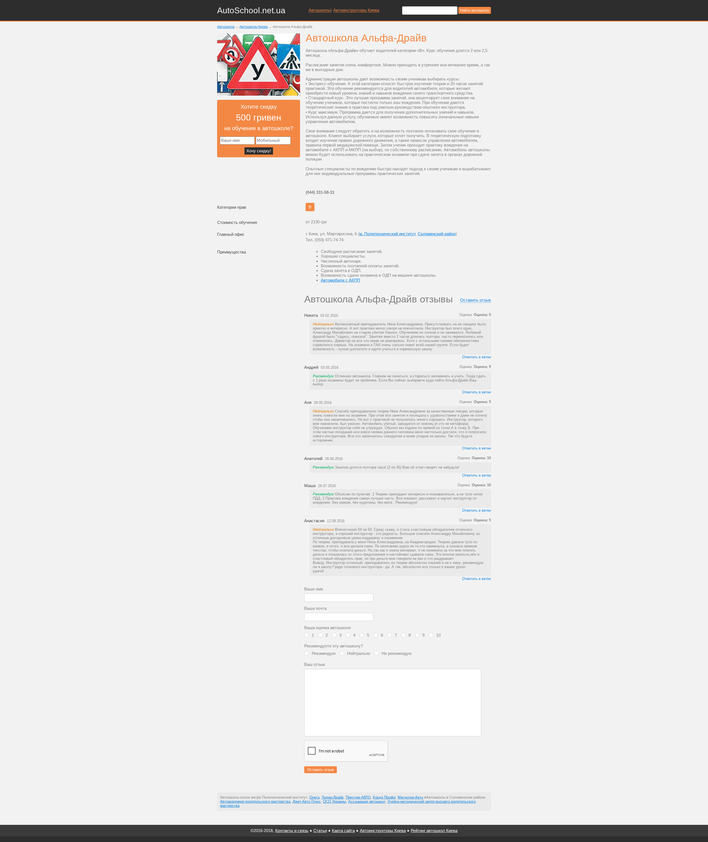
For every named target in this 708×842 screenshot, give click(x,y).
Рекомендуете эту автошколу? (333, 646)
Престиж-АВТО (358, 797)
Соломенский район (436, 233)
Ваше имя (313, 589)
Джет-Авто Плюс (307, 801)
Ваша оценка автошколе (327, 627)
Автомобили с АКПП (340, 280)
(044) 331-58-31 (320, 192)
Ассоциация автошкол (366, 801)
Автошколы (320, 10)
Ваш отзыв (314, 664)
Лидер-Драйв (332, 797)
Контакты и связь (291, 830)
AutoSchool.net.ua (251, 10)
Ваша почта (315, 608)
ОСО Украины (334, 801)
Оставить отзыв (475, 300)
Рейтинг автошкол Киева (434, 830)
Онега (314, 797)
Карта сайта (343, 830)
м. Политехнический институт (387, 233)
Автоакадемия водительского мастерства (255, 801)
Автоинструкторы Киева (356, 10)
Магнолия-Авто (410, 797)
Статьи (320, 830)
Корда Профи (384, 797)
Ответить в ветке (476, 357)
